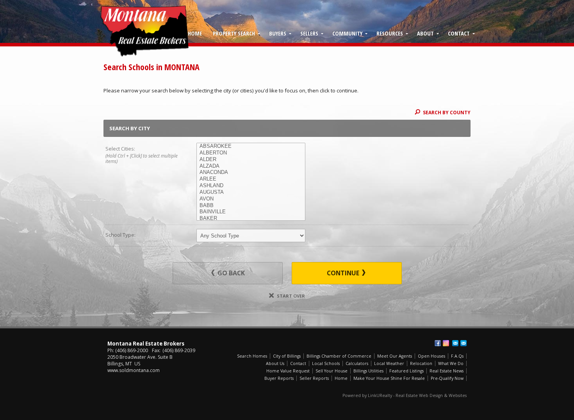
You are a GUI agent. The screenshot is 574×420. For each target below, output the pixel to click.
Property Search (234, 33)
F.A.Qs (457, 356)
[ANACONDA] (251, 172)
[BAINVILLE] (251, 212)
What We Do (450, 363)
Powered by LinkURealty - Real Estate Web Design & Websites (404, 395)
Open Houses (431, 356)
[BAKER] (251, 218)
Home (195, 33)
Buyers (277, 33)
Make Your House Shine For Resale (389, 378)
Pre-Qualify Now (447, 378)
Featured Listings (406, 371)
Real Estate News (446, 371)
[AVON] (251, 199)
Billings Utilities (368, 371)
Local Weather (389, 363)
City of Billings (287, 356)
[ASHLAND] (251, 186)
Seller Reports (314, 378)
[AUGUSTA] (251, 192)
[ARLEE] (251, 179)
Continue (344, 273)
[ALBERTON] (251, 153)
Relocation (421, 363)
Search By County (446, 112)
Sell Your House (332, 371)
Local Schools (326, 363)
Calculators (357, 363)
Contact (459, 33)
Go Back (230, 273)
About (425, 33)
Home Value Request (288, 371)
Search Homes (252, 356)
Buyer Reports (279, 378)
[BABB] (251, 205)
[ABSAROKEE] (251, 146)
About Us (275, 363)
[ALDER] (251, 159)
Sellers (309, 33)
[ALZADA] (251, 166)
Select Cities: (141, 154)
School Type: (120, 234)
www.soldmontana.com (133, 370)
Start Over (290, 296)
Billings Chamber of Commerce (339, 356)
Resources (389, 33)
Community (347, 33)
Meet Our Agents (394, 356)
